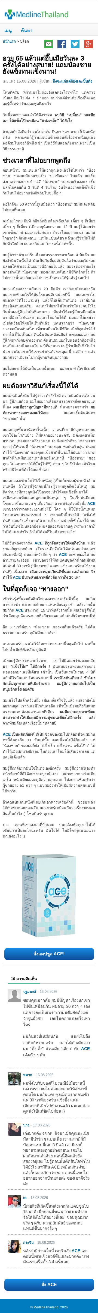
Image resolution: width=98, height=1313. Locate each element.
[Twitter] (75, 44)
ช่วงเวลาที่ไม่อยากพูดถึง (37, 160)
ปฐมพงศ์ (29, 992)
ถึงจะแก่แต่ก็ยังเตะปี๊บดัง (72, 81)
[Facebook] (61, 44)
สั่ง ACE (49, 1284)
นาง (26, 1125)
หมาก (27, 1075)
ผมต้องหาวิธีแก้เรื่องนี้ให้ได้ (40, 385)
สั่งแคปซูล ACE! (49, 954)
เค (25, 1198)
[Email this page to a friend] (48, 44)
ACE (91, 503)
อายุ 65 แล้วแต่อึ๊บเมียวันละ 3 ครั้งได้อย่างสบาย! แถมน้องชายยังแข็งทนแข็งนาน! (47, 65)
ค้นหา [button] (24, 30)
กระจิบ (28, 1242)
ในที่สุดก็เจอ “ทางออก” (35, 589)
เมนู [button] (8, 30)
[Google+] (88, 44)
